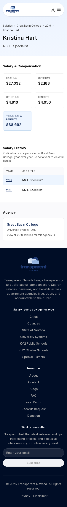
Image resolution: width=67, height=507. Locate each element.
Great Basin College (29, 25)
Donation (33, 416)
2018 (9, 190)
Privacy (25, 496)
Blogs (34, 389)
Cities (34, 317)
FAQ (33, 395)
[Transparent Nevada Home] (33, 264)
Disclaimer (40, 496)
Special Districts (33, 357)
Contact (33, 382)
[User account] (53, 9)
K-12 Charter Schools (33, 350)
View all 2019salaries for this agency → (31, 234)
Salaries (8, 25)
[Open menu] (59, 9)
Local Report (33, 402)
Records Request (34, 409)
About (33, 375)
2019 (9, 180)
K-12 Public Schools (33, 343)
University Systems (33, 337)
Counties (33, 323)
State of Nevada (33, 330)
